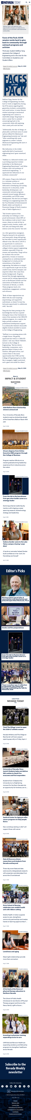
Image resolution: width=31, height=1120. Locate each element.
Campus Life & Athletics (22, 707)
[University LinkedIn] (28, 1086)
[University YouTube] (11, 1086)
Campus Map (15, 1105)
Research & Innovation (23, 839)
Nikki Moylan (6, 68)
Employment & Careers (15, 1114)
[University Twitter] (2, 1086)
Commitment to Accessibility (15, 1109)
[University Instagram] (24, 1086)
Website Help (15, 1103)
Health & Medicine (24, 797)
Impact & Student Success (22, 387)
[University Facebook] (7, 1086)
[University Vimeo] (15, 1086)
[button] (29, 2)
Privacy (15, 1101)
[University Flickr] (20, 1086)
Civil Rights (15, 1112)
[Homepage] (10, 2)
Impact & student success (10, 66)
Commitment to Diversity (15, 1107)
